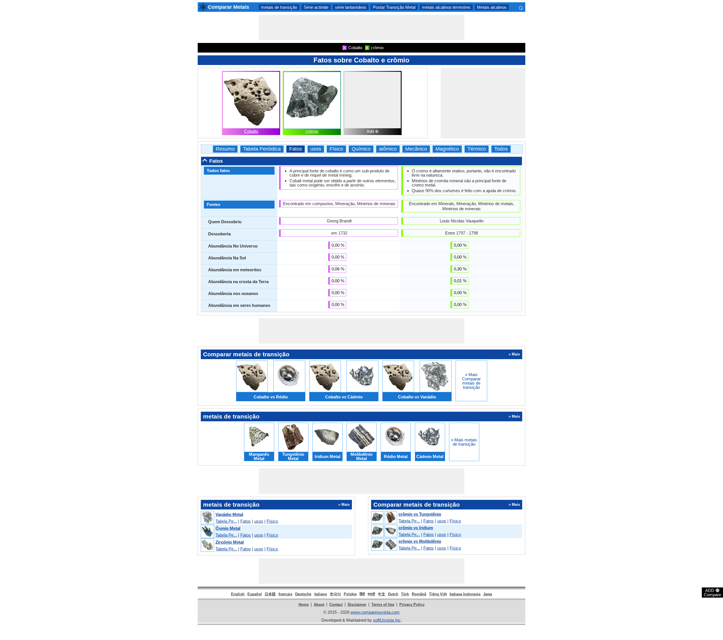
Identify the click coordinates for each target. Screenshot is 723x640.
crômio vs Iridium (415, 527)
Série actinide (316, 7)
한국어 (335, 594)
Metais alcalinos (492, 7)
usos (315, 149)
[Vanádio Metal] (207, 518)
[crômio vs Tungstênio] (384, 517)
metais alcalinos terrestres (446, 7)
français (285, 594)
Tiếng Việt (438, 594)
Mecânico (416, 149)
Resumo (225, 149)
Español (254, 594)
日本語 (270, 594)
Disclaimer (357, 604)
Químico (361, 149)
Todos (501, 149)
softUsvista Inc (387, 620)
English (238, 594)
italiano (320, 594)
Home (304, 604)
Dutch (393, 594)
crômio (312, 131)
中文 (381, 594)
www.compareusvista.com (375, 612)
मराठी (371, 594)
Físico (336, 149)
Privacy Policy (411, 604)
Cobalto (251, 131)
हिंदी (362, 594)
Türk (405, 594)
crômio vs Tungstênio (419, 514)
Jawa (487, 594)
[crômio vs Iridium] (384, 531)
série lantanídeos (350, 7)
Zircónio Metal (229, 542)
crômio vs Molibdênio (419, 541)
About (319, 604)
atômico (388, 149)
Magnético (447, 149)
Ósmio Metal (227, 528)
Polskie (350, 594)
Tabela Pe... (226, 521)
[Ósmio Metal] (207, 532)
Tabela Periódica (262, 149)
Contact (336, 604)
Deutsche (303, 594)
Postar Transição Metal (394, 7)
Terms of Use (382, 604)
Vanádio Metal (229, 514)
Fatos (295, 149)
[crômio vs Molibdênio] (384, 544)
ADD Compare (712, 592)
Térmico (476, 149)
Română (419, 594)
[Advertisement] (361, 27)
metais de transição (279, 7)
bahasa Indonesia (465, 594)
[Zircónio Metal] (207, 545)
